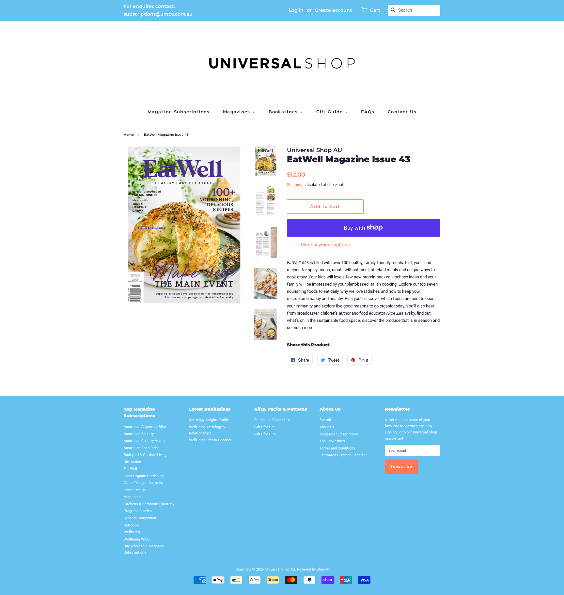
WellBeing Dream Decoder (210, 440)
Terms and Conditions (337, 448)
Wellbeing (132, 532)
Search (325, 420)
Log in (296, 10)
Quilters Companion (140, 518)
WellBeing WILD (136, 539)
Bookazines (284, 111)
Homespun (132, 497)
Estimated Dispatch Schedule (344, 455)
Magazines (237, 111)
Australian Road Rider (141, 448)
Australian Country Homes (145, 441)
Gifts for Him (265, 434)
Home (129, 134)
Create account (333, 10)
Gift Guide (330, 111)
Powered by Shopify (313, 569)
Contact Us (402, 111)
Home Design (135, 490)
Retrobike (131, 525)
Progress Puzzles (138, 511)
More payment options (325, 245)
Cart (375, 10)
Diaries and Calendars (272, 420)
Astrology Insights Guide (209, 420)
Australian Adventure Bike (145, 427)
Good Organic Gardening (144, 476)
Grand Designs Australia (143, 483)
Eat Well (130, 469)
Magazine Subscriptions (179, 111)
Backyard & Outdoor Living (145, 455)
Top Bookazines (332, 441)
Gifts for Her (264, 427)
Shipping (295, 184)
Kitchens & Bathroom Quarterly (149, 504)
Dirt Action (132, 462)
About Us (327, 427)
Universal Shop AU (280, 569)
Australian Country (139, 434)
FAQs (367, 111)
